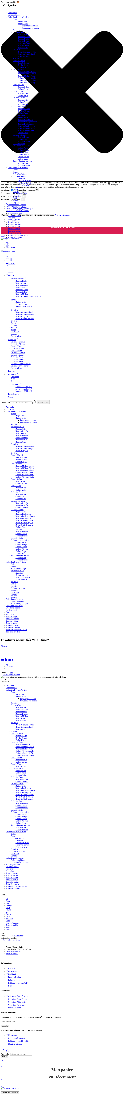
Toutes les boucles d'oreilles (18, 235)
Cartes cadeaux (13, 15)
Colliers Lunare (23, 139)
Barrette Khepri (23, 63)
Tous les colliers (14, 226)
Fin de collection (14, 216)
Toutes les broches (15, 237)
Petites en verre (23, 185)
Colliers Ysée (23, 96)
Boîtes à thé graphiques (22, 209)
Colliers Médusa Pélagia (27, 82)
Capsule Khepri (19, 61)
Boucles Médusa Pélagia (27, 76)
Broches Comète (24, 111)
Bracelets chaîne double (27, 52)
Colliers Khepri (23, 150)
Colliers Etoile (23, 133)
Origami (16, 202)
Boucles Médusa (24, 43)
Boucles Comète (24, 37)
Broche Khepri (23, 65)
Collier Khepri (23, 67)
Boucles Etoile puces (26, 124)
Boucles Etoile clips (25, 120)
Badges (15, 170)
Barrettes (16, 30)
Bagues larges (23, 24)
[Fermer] (2, 1066)
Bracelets (16, 50)
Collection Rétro (19, 144)
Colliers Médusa (24, 154)
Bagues (15, 19)
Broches (16, 58)
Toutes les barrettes (15, 233)
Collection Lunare (20, 135)
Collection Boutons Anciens (18, 17)
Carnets (16, 192)
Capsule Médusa (19, 69)
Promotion (12, 220)
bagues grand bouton (30, 26)
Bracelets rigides (24, 56)
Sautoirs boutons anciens (22, 161)
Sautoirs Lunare (24, 141)
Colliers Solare (23, 89)
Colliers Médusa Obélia (27, 80)
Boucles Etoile (23, 39)
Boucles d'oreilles (19, 32)
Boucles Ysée (23, 48)
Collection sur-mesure (16, 211)
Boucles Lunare (24, 41)
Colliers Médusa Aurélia (27, 78)
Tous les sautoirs (14, 229)
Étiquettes (16, 196)
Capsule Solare (18, 85)
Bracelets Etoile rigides (26, 128)
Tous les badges (14, 222)
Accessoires (12, 13)
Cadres (15, 189)
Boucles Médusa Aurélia (27, 72)
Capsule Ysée (18, 91)
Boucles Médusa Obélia (27, 74)
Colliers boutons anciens (22, 146)
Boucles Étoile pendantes (27, 122)
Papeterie (11, 218)
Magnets (16, 200)
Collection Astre (19, 98)
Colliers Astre (23, 102)
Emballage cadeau (15, 213)
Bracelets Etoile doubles (27, 126)
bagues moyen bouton (30, 28)
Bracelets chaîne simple (26, 54)
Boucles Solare (23, 45)
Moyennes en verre (25, 183)
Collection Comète (20, 106)
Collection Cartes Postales (18, 168)
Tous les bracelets (14, 224)
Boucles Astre (23, 34)
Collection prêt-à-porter (17, 205)
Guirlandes (17, 198)
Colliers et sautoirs (20, 194)
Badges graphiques (20, 207)
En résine (21, 178)
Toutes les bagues (14, 231)
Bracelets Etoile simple (26, 130)
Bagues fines (22, 21)
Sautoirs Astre (23, 104)
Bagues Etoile (23, 117)
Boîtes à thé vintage (20, 174)
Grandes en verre (24, 181)
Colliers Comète (24, 113)
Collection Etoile (19, 115)
